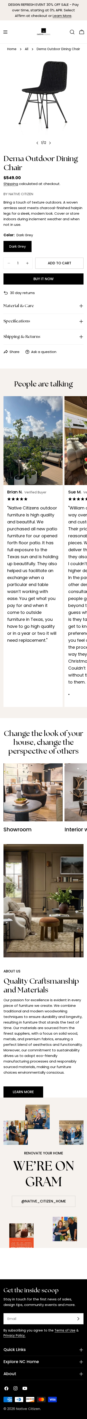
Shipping (10, 183)
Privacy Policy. (14, 1335)
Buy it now (43, 278)
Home (11, 49)
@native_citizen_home (43, 1201)
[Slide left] (37, 143)
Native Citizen (28, 1408)
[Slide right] (50, 143)
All (26, 49)
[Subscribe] (78, 1319)
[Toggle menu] (5, 32)
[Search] (72, 32)
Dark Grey (17, 246)
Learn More (62, 15)
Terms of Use (65, 1330)
